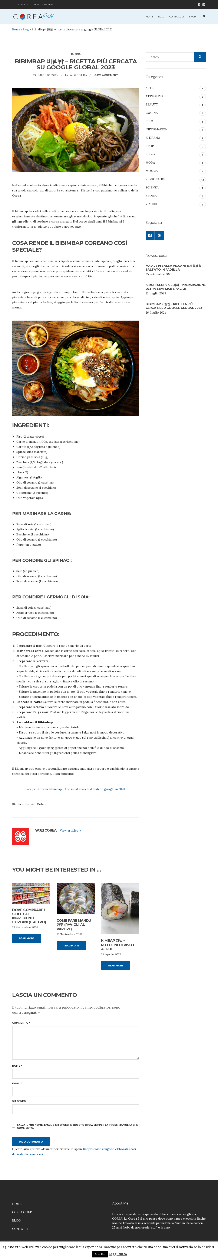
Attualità (154, 96)
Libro (150, 154)
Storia (151, 196)
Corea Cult (176, 16)
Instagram (203, 4)
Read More (26, 938)
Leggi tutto (118, 1254)
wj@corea (78, 75)
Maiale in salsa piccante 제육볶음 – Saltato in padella (174, 267)
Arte (149, 88)
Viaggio (152, 204)
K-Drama (153, 138)
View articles (69, 830)
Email (17, 1083)
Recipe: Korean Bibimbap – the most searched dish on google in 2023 (75, 789)
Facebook (199, 4)
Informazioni (157, 129)
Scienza (152, 187)
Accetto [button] (100, 1254)
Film (149, 121)
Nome (17, 1065)
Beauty (152, 104)
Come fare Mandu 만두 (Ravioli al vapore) (74, 925)
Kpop (150, 146)
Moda (150, 162)
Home (149, 16)
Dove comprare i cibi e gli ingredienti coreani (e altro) (29, 916)
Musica (152, 171)
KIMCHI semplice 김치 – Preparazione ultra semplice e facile (176, 287)
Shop (192, 16)
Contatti (20, 1229)
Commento (21, 1022)
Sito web (19, 1101)
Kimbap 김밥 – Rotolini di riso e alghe (118, 945)
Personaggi (155, 179)
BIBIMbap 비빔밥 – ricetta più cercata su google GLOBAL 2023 (174, 306)
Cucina (75, 54)
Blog (161, 16)
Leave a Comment (105, 75)
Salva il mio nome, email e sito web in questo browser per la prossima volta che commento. (77, 1126)
